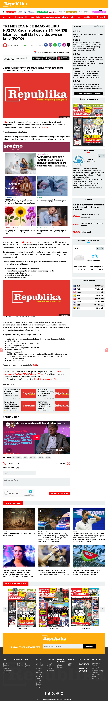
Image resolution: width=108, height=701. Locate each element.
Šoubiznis (50, 667)
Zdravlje (5, 398)
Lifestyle (24, 45)
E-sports (39, 684)
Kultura (49, 669)
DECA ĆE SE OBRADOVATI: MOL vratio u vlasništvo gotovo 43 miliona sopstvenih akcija (87, 572)
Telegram (33, 374)
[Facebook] (46, 45)
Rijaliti (49, 665)
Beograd (79, 248)
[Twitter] (68, 45)
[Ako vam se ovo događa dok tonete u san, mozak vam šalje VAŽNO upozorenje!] (52, 186)
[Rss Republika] (53, 693)
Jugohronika (18, 665)
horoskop (89, 150)
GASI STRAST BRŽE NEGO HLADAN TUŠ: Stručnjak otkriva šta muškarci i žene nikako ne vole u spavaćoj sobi (51, 161)
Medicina (40, 197)
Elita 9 (5, 568)
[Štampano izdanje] (22, 608)
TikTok (25, 374)
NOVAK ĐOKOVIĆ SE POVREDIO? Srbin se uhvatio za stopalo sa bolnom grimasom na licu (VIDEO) (87, 86)
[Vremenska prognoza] (79, 258)
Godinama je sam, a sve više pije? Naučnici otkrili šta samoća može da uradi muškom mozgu (52, 232)
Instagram (9, 374)
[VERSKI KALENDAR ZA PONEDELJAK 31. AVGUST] (19, 519)
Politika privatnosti (96, 677)
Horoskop (8, 197)
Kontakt (95, 673)
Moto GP (39, 676)
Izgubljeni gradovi (91, 17)
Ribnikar (65, 17)
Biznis (71, 660)
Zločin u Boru (76, 17)
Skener (40, 458)
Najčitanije (99, 26)
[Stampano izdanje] (89, 124)
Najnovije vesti (13, 503)
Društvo (38, 410)
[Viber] (50, 45)
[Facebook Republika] (46, 693)
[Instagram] (64, 45)
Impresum (96, 663)
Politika (6, 667)
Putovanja (84, 660)
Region (27, 665)
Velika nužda (16, 458)
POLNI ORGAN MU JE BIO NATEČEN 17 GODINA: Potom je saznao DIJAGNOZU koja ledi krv (12, 393)
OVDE (34, 365)
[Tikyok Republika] (49, 693)
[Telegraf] (59, 45)
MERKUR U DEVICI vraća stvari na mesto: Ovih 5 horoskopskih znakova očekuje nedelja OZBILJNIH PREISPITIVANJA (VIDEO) (20, 201)
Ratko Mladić (35, 17)
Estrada (49, 663)
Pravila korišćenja (95, 666)
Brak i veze (40, 154)
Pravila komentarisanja (98, 670)
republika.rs (51, 699)
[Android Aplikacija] (38, 58)
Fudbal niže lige (40, 666)
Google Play (39, 379)
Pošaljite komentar (59, 493)
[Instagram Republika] (62, 693)
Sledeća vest (61, 463)
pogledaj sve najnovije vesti (89, 93)
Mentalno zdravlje (43, 227)
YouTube (18, 374)
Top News (84, 664)
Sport (39, 660)
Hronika (61, 12)
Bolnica (33, 458)
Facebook (57, 371)
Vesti (20, 12)
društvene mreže (27, 242)
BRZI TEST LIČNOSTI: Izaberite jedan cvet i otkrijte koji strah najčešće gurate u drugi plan (20, 232)
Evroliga (39, 686)
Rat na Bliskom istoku (51, 17)
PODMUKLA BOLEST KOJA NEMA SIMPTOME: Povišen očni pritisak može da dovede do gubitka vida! (12, 405)
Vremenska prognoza (7, 672)
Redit (48, 458)
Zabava (87, 12)
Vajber (41, 374)
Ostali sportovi (39, 679)
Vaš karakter (9, 227)
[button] (99, 156)
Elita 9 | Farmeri (61, 661)
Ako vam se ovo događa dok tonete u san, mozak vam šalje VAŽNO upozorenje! (51, 201)
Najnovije (78, 26)
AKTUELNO (7, 17)
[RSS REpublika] (58, 693)
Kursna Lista (88, 280)
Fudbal (38, 663)
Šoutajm (39, 682)
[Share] (40, 511)
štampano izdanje (89, 99)
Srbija (5, 663)
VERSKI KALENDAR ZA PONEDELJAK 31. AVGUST (88, 35)
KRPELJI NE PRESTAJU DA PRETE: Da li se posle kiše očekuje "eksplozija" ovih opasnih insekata (45, 405)
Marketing (96, 674)
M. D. (16, 45)
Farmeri (60, 667)
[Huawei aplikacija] (63, 58)
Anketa (88, 199)
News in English (83, 670)
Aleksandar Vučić (20, 17)
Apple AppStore (52, 379)
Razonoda (50, 671)
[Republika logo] (15, 4)
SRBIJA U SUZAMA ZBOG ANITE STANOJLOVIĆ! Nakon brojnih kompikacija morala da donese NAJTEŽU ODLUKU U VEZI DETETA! (87, 75)
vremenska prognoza (88, 240)
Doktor (6, 122)
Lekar (25, 458)
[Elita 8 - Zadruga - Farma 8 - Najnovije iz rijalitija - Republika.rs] (99, 12)
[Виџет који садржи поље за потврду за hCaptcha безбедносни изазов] (19, 493)
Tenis (38, 671)
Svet (80, 12)
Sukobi (27, 667)
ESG (69, 665)
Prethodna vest (13, 463)
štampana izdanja (17, 584)
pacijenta (44, 127)
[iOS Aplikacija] (50, 58)
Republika (97, 660)
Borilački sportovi (39, 673)
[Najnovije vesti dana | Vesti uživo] (42, 12)
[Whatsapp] (55, 45)
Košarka (39, 669)
